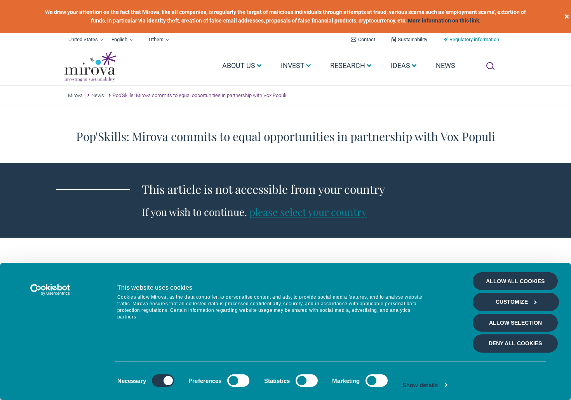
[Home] (90, 66)
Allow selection (515, 323)
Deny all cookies (515, 343)
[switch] (238, 380)
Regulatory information (474, 39)
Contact (366, 39)
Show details (420, 385)
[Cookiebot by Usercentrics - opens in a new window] (50, 290)
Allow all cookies (515, 281)
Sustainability (412, 39)
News (97, 95)
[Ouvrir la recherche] (490, 66)
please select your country (308, 212)
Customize (512, 302)
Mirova (75, 95)
